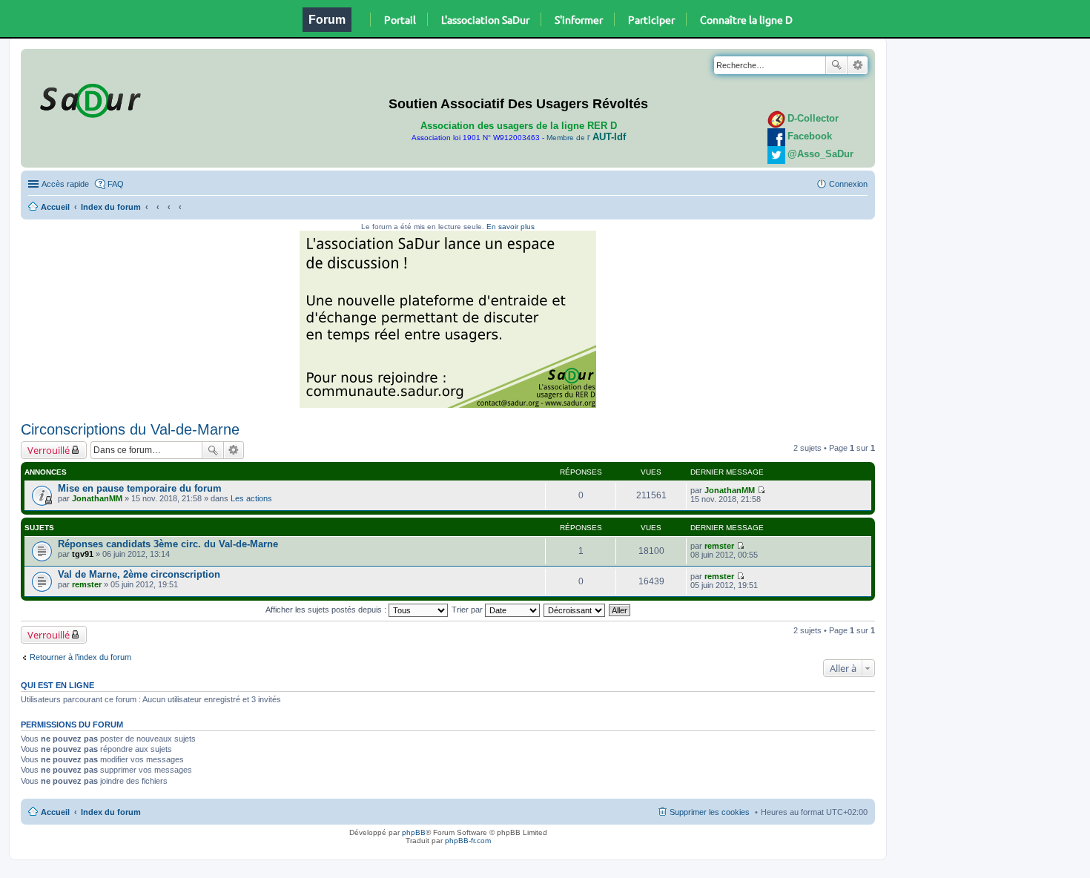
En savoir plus (510, 226)
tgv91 (82, 553)
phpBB (414, 832)
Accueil (55, 206)
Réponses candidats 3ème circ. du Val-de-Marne (168, 543)
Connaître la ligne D (746, 19)
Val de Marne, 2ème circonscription (139, 574)
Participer (651, 19)
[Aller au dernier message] (761, 490)
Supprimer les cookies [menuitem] (710, 812)
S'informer (579, 19)
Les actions (251, 498)
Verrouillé (48, 450)
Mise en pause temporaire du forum (140, 488)
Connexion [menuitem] (848, 183)
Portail (400, 19)
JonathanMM (97, 498)
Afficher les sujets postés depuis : (327, 609)
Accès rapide (65, 183)
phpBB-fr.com (468, 840)
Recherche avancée (858, 65)
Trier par (468, 609)
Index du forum (111, 206)
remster (719, 545)
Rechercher (836, 65)
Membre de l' (586, 137)
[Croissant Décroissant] (575, 609)
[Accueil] (88, 98)
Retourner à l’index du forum (80, 657)
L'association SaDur (485, 19)
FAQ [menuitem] (116, 183)
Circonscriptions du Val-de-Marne (130, 429)
